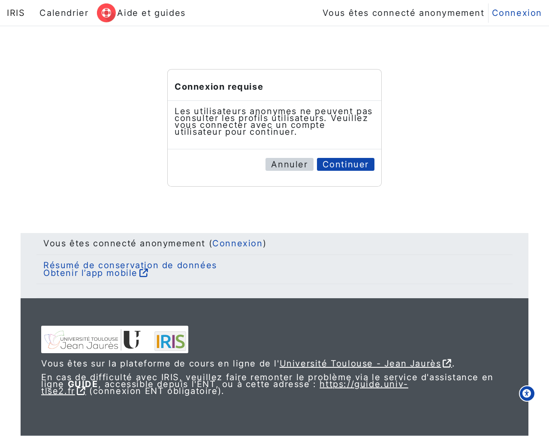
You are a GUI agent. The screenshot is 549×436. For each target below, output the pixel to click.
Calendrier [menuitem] (63, 13)
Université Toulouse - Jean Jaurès (360, 363)
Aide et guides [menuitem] (151, 13)
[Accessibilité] (527, 393)
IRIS (16, 13)
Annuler (289, 164)
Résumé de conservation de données (130, 265)
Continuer (346, 164)
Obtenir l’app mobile (90, 273)
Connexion (517, 12)
